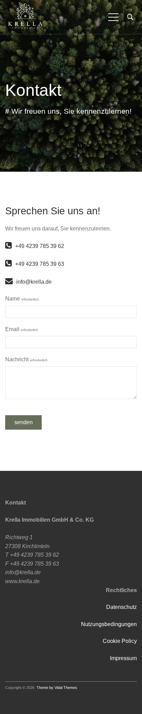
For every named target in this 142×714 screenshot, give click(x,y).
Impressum (123, 658)
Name (22, 299)
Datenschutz (121, 607)
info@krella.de (34, 282)
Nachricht (26, 359)
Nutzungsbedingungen (109, 624)
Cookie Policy (120, 641)
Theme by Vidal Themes (57, 687)
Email (21, 329)
